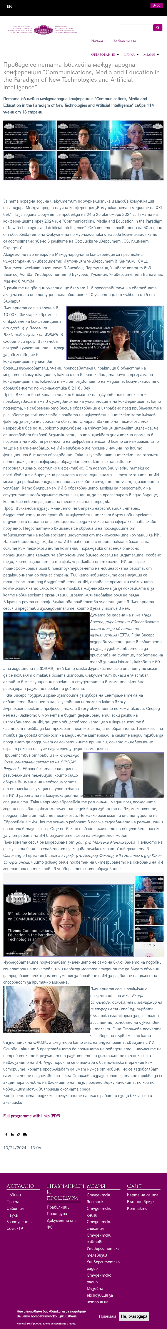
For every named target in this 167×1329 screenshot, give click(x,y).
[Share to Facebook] (6, 1134)
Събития (15, 1208)
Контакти (137, 1208)
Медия (151, 57)
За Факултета (126, 44)
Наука (131, 57)
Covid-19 (15, 1228)
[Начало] (42, 29)
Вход (156, 5)
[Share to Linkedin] (12, 1134)
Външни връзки (142, 1201)
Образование (105, 57)
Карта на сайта (143, 1195)
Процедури (57, 1213)
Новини (14, 1195)
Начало (98, 41)
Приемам (107, 1316)
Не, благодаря (134, 1316)
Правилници (58, 1207)
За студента (19, 1221)
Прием (13, 1201)
